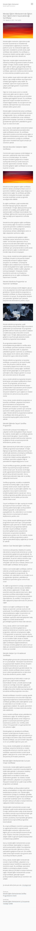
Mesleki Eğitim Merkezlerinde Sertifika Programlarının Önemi (14, 895)
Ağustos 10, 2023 (10, 20)
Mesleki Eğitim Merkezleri (11, 4)
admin (19, 20)
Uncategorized (26, 885)
